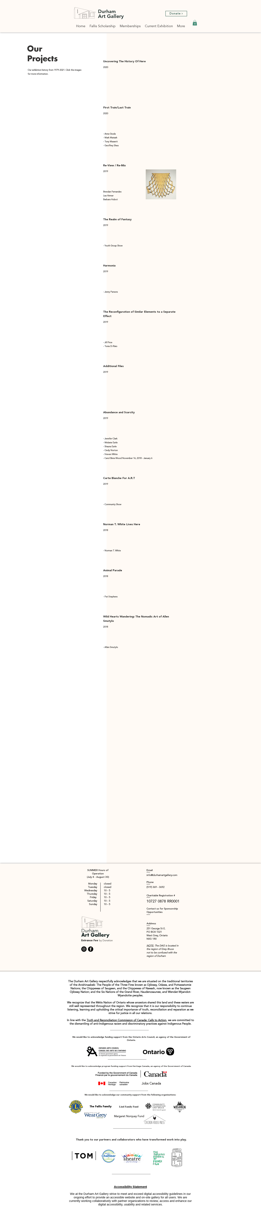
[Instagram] (84, 949)
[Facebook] (90, 949)
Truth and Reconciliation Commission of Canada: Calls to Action (126, 1020)
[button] (194, 23)
